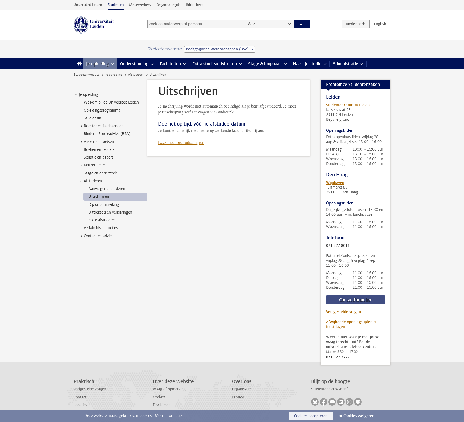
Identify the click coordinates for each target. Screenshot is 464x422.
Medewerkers (140, 4)
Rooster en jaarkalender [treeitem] (103, 126)
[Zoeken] (302, 24)
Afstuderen (135, 74)
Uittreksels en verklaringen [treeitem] (110, 212)
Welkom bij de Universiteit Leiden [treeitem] (111, 102)
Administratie (345, 64)
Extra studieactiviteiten (214, 64)
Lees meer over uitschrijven (181, 142)
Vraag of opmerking (169, 389)
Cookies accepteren (311, 416)
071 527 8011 (338, 245)
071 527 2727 (338, 357)
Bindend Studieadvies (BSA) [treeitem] (107, 133)
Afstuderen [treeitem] (93, 181)
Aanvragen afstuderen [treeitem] (107, 188)
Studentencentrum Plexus (348, 105)
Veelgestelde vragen (343, 311)
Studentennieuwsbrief (329, 389)
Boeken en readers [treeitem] (99, 149)
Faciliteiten (170, 64)
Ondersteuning (134, 64)
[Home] (78, 63)
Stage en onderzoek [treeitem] (100, 173)
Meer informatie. (169, 415)
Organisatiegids (168, 4)
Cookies (159, 397)
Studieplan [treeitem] (92, 118)
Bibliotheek (195, 4)
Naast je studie (307, 64)
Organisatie (241, 389)
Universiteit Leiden (88, 4)
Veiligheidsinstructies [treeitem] (101, 227)
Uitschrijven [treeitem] (99, 196)
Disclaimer (161, 405)
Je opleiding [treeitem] (88, 94)
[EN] (379, 24)
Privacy (238, 397)
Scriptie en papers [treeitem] (98, 157)
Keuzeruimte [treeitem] (94, 165)
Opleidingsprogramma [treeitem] (102, 110)
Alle (251, 23)
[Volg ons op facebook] (323, 402)
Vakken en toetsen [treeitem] (99, 141)
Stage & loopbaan (265, 64)
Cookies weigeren (358, 416)
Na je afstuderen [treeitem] (102, 220)
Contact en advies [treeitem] (98, 235)
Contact (80, 397)
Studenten (116, 4)
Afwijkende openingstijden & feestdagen (351, 324)
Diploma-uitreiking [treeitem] (104, 204)
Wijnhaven (335, 182)
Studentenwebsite (86, 74)
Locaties (80, 405)
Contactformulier (355, 300)
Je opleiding (97, 64)
